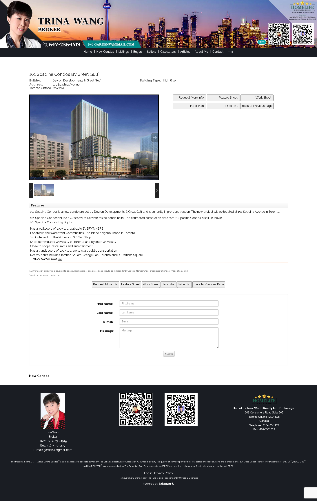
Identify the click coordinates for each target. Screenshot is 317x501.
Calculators (168, 51)
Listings (123, 51)
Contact (217, 51)
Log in (148, 473)
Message (107, 331)
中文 (261, 42)
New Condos (105, 51)
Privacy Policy (163, 473)
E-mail (108, 322)
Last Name (104, 313)
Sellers (151, 51)
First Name (104, 304)
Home (87, 51)
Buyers (138, 51)
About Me (201, 51)
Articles (185, 51)
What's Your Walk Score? (45, 259)
